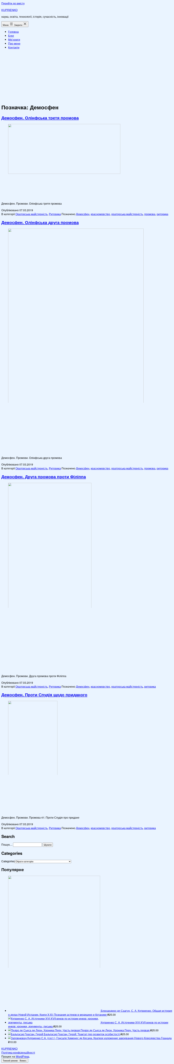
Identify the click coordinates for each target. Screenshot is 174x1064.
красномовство (100, 214)
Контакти (13, 47)
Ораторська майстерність (31, 214)
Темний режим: (11, 1060)
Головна (13, 32)
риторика (162, 214)
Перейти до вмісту (13, 3)
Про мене (14, 43)
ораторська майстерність (127, 214)
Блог (11, 36)
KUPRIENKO (9, 10)
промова (149, 214)
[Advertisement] (87, 76)
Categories (8, 861)
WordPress (22, 1056)
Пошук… (6, 844)
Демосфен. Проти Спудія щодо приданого (44, 694)
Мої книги (14, 39)
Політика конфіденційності (18, 1052)
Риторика (55, 214)
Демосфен (82, 214)
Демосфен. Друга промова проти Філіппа (43, 476)
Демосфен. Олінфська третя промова (40, 118)
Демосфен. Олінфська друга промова (40, 222)
